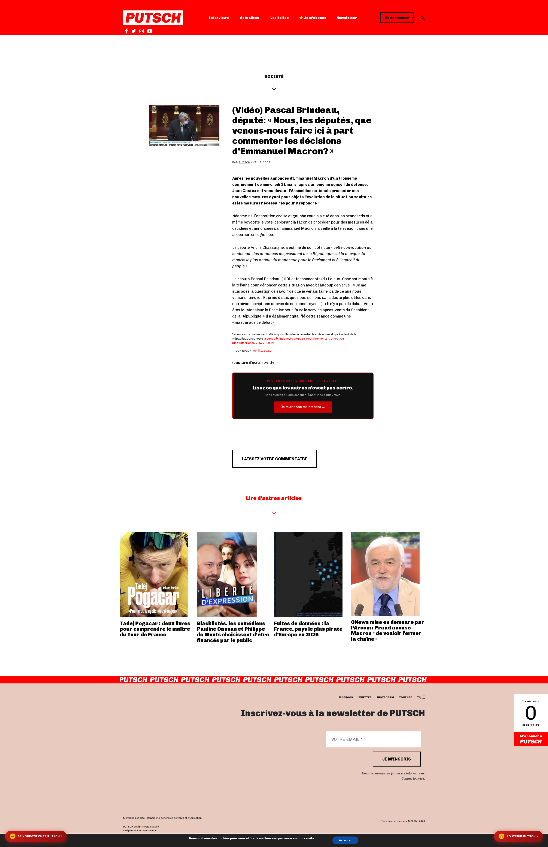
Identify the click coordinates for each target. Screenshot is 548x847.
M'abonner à (531, 736)
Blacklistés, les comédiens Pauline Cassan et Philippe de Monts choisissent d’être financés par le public (233, 631)
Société (274, 76)
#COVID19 (297, 338)
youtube (405, 697)
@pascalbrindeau (276, 338)
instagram (385, 697)
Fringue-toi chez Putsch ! (36, 836)
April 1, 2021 (262, 350)
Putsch (244, 162)
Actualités (249, 18)
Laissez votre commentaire (274, 458)
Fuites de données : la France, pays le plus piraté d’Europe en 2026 (308, 629)
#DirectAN (336, 338)
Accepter (345, 840)
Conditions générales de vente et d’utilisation (174, 818)
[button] (423, 17)
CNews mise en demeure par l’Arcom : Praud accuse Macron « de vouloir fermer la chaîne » (387, 630)
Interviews (219, 18)
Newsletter (347, 18)
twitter (365, 697)
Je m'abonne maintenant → (303, 407)
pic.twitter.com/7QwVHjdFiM (253, 343)
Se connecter (397, 18)
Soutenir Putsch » (519, 836)
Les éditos (279, 18)
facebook (345, 697)
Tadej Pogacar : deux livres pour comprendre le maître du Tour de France (155, 629)
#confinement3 (317, 338)
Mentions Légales (134, 818)
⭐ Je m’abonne (312, 18)
